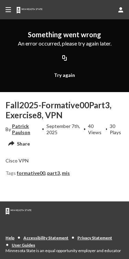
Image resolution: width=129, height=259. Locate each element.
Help (10, 237)
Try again (64, 75)
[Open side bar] (8, 9)
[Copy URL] (64, 58)
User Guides (23, 245)
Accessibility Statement (45, 237)
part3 (53, 173)
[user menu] (120, 9)
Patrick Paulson (21, 129)
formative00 (31, 173)
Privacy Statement (94, 237)
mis (66, 173)
